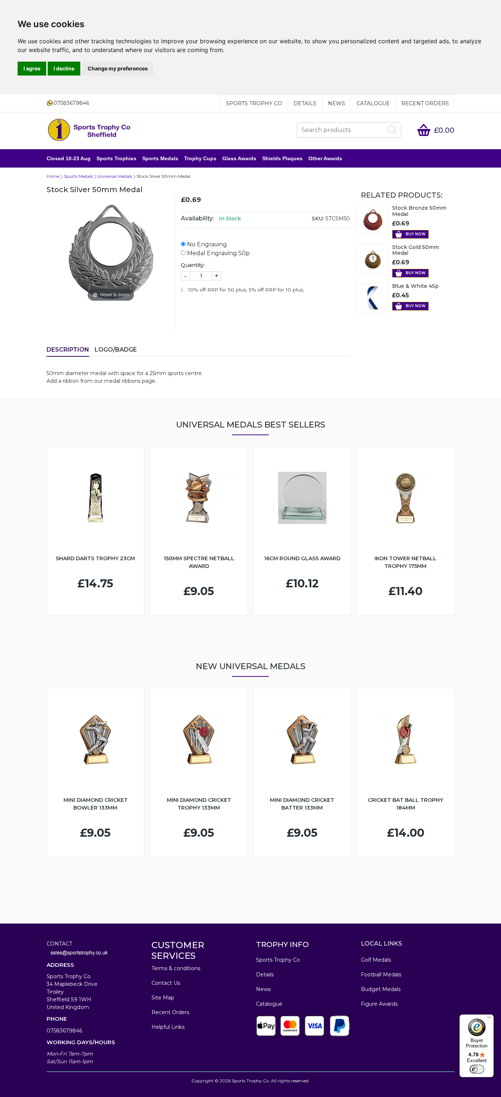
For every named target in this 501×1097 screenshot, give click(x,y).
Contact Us (165, 983)
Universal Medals (114, 176)
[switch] (476, 1069)
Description (68, 349)
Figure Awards (379, 1004)
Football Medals (381, 974)
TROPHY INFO (282, 944)
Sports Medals (160, 158)
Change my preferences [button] (118, 68)
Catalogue (373, 103)
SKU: (318, 218)
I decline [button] (64, 68)
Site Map (162, 997)
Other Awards (325, 158)
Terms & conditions (175, 968)
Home (53, 176)
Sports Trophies (116, 158)
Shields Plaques (282, 158)
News (336, 103)
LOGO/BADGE (116, 349)
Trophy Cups (200, 158)
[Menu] (489, 1019)
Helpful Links (167, 1027)
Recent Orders (425, 103)
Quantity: (193, 265)
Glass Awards (239, 158)
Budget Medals (381, 989)
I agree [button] (31, 68)
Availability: (197, 218)
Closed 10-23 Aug (69, 158)
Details (305, 103)
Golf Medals (376, 960)
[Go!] (392, 130)
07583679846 (64, 1030)
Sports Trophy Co (254, 103)
